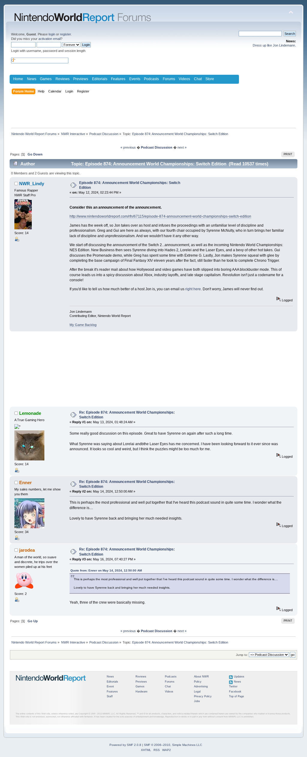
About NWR (201, 676)
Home (18, 79)
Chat (198, 79)
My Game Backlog (83, 325)
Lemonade (30, 413)
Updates (239, 676)
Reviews (62, 79)
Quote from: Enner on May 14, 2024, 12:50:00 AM (106, 570)
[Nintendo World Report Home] (51, 685)
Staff (110, 696)
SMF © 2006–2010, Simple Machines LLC (173, 744)
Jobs (197, 701)
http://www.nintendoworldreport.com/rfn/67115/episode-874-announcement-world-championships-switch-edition (160, 216)
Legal (197, 691)
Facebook (235, 691)
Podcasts (151, 79)
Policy (197, 681)
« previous (128, 147)
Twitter (233, 686)
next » (181, 147)
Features (118, 79)
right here (193, 289)
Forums (169, 79)
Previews (80, 79)
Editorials (99, 79)
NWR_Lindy (31, 183)
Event (110, 686)
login (52, 34)
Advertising (201, 686)
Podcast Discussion (156, 147)
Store (209, 79)
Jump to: (242, 654)
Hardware (142, 691)
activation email (49, 39)
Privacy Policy (203, 696)
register (65, 34)
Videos (184, 79)
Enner (25, 482)
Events (134, 79)
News (31, 79)
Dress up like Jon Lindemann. (274, 45)
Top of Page (236, 696)
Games (46, 79)
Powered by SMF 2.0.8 (125, 744)
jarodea (27, 550)
